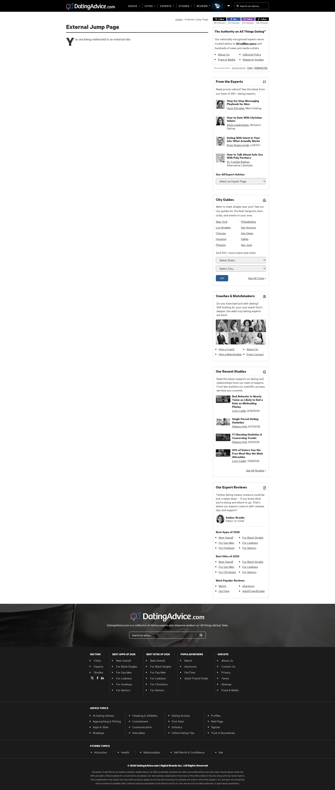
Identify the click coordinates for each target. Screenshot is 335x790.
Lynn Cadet (239, 411)
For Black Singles (252, 537)
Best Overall (226, 537)
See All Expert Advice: (230, 174)
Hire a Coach (226, 349)
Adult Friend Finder (196, 678)
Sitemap (226, 684)
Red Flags (217, 721)
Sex (221, 752)
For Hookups (226, 548)
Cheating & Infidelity (144, 715)
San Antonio (248, 227)
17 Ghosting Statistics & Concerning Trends (247, 436)
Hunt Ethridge (235, 108)
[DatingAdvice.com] (90, 6)
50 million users (246, 43)
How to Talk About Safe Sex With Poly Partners (245, 156)
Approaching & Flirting (107, 721)
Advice (132, 6)
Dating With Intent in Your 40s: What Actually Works (243, 139)
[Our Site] (228, 5)
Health (125, 752)
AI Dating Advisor (103, 715)
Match (222, 586)
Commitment (140, 721)
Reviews (202, 6)
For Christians (227, 572)
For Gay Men (226, 543)
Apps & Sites (100, 727)
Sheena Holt (239, 426)
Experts (165, 6)
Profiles (215, 715)
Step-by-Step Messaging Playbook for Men (243, 102)
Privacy (225, 672)
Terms (225, 678)
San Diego (247, 233)
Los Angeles (223, 227)
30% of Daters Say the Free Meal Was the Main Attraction (247, 453)
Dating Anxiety (181, 715)
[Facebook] (97, 678)
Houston (221, 239)
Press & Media (226, 59)
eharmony (248, 586)
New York (221, 221)
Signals (215, 727)
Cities (149, 6)
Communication (142, 727)
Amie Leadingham (238, 125)
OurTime (224, 591)
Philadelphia (248, 221)
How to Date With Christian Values (244, 119)
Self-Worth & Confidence (189, 752)
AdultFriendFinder (253, 591)
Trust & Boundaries (223, 733)
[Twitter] (92, 678)
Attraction (100, 752)
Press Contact (255, 354)
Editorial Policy (252, 54)
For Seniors (249, 548)
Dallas (244, 239)
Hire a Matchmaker (230, 354)
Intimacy (177, 727)
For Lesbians (250, 543)
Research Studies (253, 59)
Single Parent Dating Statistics (245, 420)
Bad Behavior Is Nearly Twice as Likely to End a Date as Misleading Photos (247, 401)
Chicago (221, 233)
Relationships (151, 752)
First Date (178, 721)
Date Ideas (138, 733)
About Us (223, 54)
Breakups (98, 733)
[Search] (201, 635)
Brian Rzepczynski (238, 145)
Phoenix (221, 245)
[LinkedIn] (102, 678)
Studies (184, 6)
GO (222, 278)
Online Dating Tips (183, 733)
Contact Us (228, 666)
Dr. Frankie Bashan (238, 162)
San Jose (246, 245)
